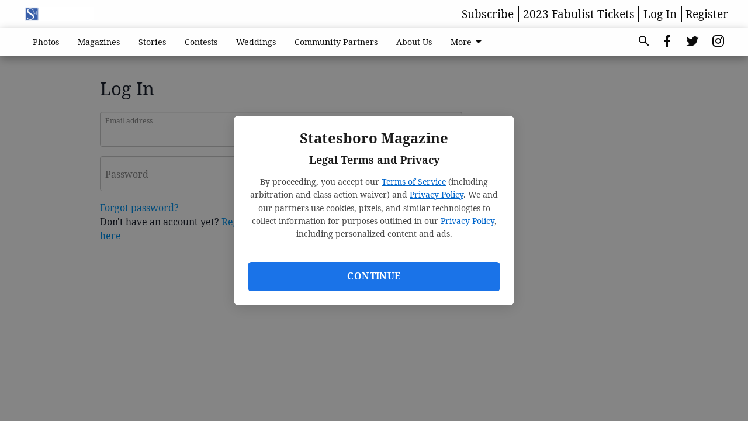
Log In (660, 14)
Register (706, 14)
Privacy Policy (436, 194)
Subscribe (488, 14)
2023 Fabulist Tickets (579, 14)
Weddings (256, 41)
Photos (46, 41)
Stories (152, 41)
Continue (373, 276)
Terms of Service (414, 181)
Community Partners (336, 41)
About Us (414, 41)
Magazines (99, 41)
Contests (201, 41)
